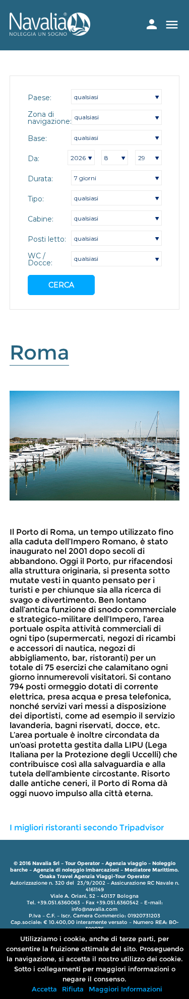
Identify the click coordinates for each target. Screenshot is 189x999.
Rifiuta (73, 989)
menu (171, 24)
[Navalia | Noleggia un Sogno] (50, 33)
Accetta (44, 989)
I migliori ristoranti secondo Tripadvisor (87, 827)
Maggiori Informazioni (125, 989)
